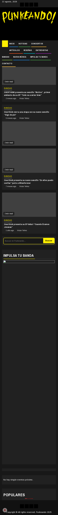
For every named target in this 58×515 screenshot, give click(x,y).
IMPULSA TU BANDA (38, 57)
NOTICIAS (23, 43)
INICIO (12, 43)
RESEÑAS (28, 50)
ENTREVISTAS (42, 50)
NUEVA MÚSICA (19, 57)
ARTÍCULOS (14, 50)
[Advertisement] (29, 31)
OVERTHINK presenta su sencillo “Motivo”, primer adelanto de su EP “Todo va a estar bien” (27, 93)
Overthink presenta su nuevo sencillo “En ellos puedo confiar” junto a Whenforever (28, 181)
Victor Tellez (24, 98)
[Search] (54, 43)
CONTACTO (7, 63)
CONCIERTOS (37, 43)
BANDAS (5, 57)
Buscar (48, 241)
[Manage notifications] (5, 510)
